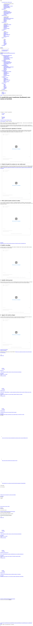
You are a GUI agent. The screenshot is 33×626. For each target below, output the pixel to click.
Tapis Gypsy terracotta (3, 350)
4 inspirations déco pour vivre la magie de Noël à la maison (8, 412)
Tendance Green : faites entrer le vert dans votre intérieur (8, 494)
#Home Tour (2, 355)
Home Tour (5, 20)
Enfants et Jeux (6, 33)
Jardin (4, 42)
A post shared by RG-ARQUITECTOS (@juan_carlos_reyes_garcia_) (16, 277)
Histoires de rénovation (7, 11)
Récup (5, 35)
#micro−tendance (13, 576)
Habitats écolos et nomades (7, 24)
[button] (8, 52)
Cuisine (3, 93)
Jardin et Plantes (6, 32)
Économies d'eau (6, 5)
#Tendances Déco (2, 557)
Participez (1, 507)
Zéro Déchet (5, 25)
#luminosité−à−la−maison (3, 374)
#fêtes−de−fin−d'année (12, 414)
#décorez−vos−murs (8, 394)
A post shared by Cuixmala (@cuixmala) (16, 233)
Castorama (3, 45)
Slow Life (5, 27)
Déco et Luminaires (6, 81)
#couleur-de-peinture (3, 375)
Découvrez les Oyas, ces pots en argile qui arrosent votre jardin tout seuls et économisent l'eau (13, 243)
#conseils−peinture (17, 556)
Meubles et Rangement (7, 34)
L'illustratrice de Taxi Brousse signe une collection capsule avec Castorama (10, 574)
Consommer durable (6, 6)
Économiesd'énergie (5, 43)
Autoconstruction (6, 13)
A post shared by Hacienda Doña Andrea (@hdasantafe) (16, 312)
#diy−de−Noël (22, 414)
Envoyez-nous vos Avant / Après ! (5, 506)
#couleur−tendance (13, 394)
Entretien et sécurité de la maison (8, 57)
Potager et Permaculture (7, 7)
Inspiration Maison (4, 15)
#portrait (22, 576)
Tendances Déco (6, 17)
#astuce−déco (7, 414)
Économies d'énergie (6, 4)
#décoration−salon (18, 576)
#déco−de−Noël (18, 414)
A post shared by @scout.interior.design (16, 347)
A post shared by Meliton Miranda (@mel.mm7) (16, 161)
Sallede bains (5, 41)
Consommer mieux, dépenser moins (7, 2)
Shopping (5, 68)
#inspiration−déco (2, 394)
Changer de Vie (4, 22)
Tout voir (5, 8)
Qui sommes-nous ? (4, 50)
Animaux (5, 78)
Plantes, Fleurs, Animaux (7, 19)
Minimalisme (5, 26)
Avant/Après (4, 60)
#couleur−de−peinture (19, 394)
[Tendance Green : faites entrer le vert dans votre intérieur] (3, 493)
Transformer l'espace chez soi (8, 12)
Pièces (3, 37)
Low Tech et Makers (6, 28)
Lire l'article (2, 373)
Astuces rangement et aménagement (8, 18)
